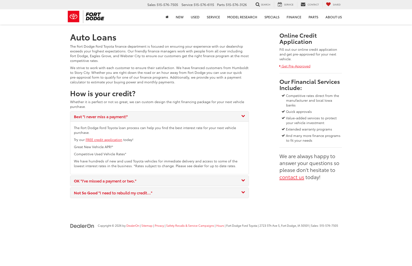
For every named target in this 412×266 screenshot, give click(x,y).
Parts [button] (313, 17)
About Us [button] (333, 17)
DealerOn (132, 225)
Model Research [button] (242, 17)
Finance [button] (294, 17)
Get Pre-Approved (295, 66)
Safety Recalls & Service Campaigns (190, 225)
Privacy (159, 225)
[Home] (167, 17)
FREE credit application (104, 139)
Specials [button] (271, 17)
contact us (291, 176)
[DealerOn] (82, 225)
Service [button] (213, 17)
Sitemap (147, 225)
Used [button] (195, 17)
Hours (220, 225)
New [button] (180, 17)
